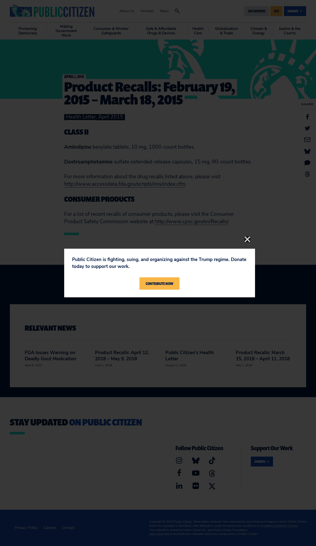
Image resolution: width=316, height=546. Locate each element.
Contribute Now (159, 283)
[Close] (247, 239)
